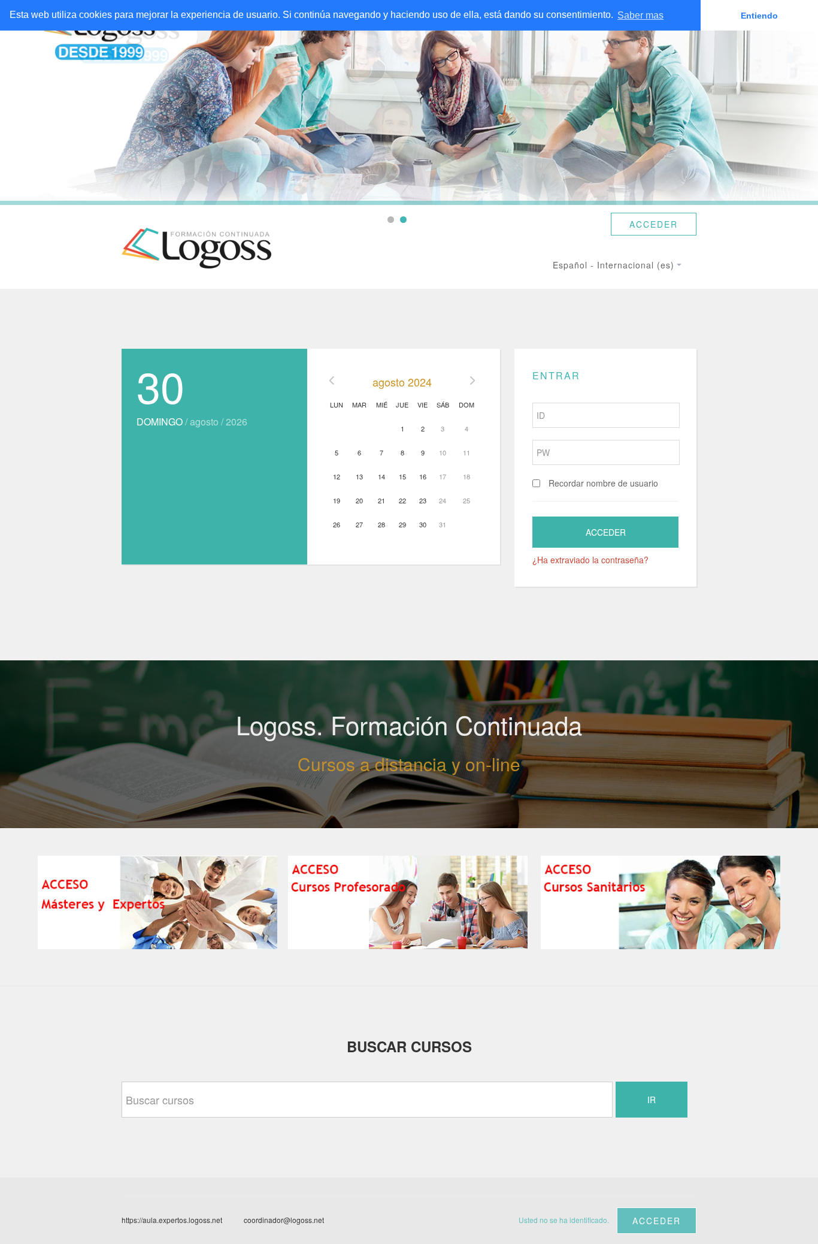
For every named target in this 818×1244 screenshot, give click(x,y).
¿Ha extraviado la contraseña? (590, 560)
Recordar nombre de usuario (603, 483)
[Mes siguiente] (472, 382)
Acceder (656, 1221)
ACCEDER (653, 224)
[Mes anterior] (331, 382)
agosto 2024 (402, 381)
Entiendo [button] (759, 15)
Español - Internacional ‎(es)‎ (613, 265)
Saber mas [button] (640, 15)
